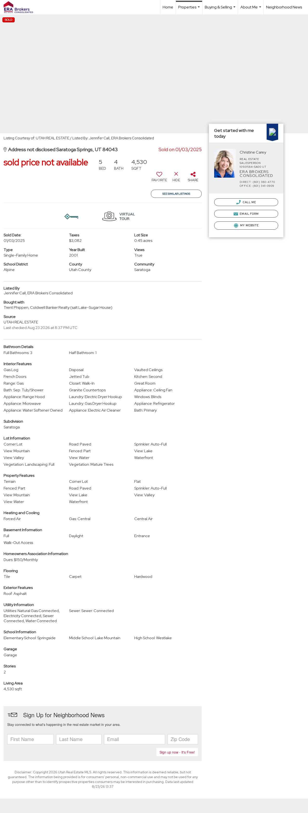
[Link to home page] (21, 7)
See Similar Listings (176, 193)
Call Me (249, 202)
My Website (249, 225)
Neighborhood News (284, 7)
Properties (189, 9)
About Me (251, 9)
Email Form (249, 213)
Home (168, 7)
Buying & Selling (221, 9)
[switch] (159, 178)
